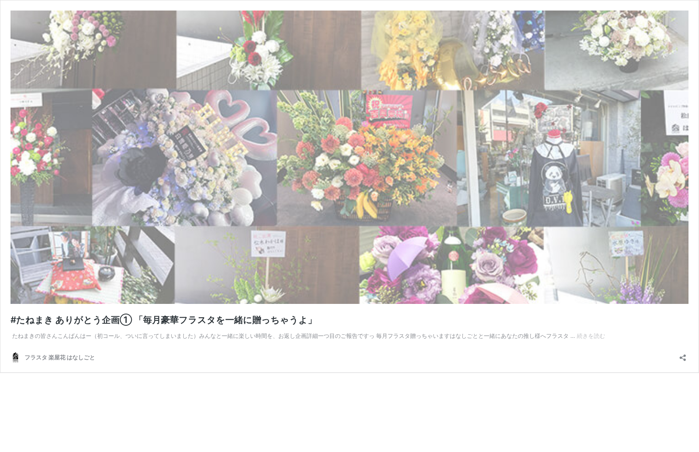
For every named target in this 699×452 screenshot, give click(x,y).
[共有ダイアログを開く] (682, 355)
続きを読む (591, 335)
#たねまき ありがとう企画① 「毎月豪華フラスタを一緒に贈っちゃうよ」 (164, 319)
